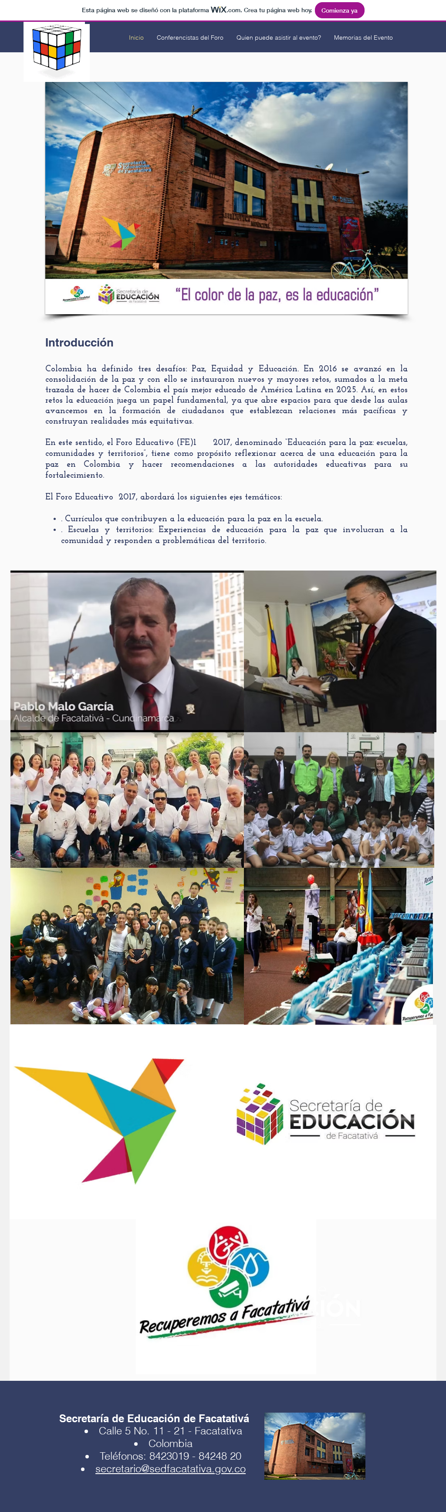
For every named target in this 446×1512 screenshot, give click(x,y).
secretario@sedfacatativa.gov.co (170, 1468)
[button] (226, 198)
